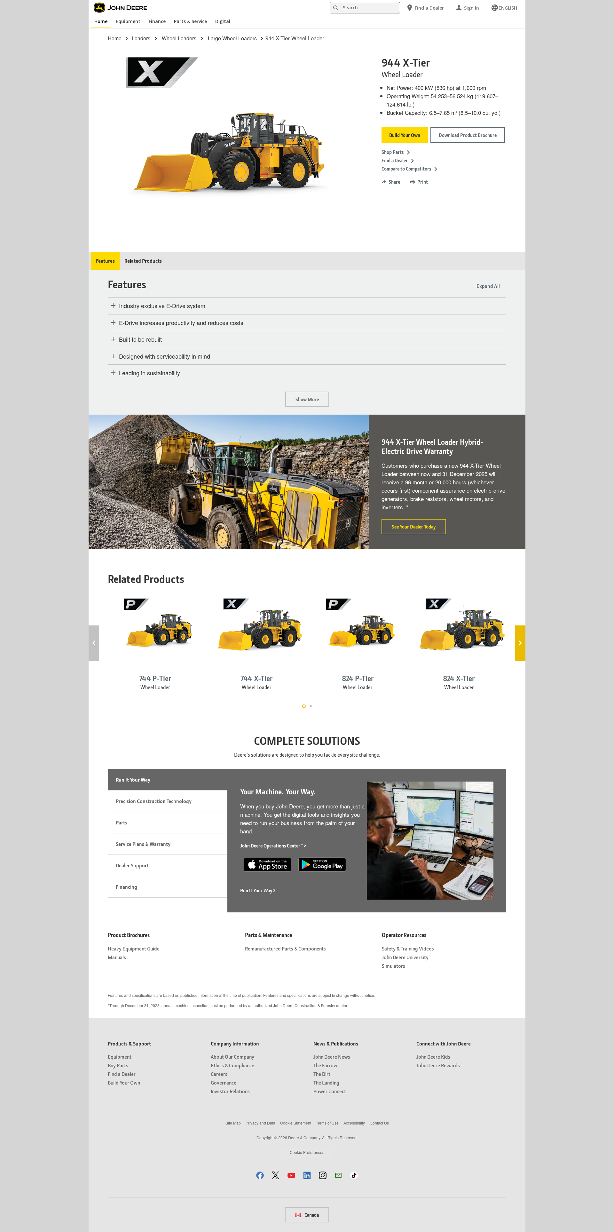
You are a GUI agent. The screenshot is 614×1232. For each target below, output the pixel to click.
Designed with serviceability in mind (164, 356)
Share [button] (394, 181)
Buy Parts (118, 1065)
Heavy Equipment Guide (134, 948)
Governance (223, 1082)
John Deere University (405, 957)
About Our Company (232, 1056)
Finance (157, 21)
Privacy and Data (260, 1122)
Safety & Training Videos (408, 948)
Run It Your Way (256, 890)
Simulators (393, 965)
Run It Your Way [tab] (133, 779)
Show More (307, 399)
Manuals (117, 957)
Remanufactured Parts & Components (285, 948)
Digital (222, 21)
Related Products (143, 260)
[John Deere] (124, 8)
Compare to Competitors (406, 168)
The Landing (326, 1082)
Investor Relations (230, 1091)
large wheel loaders (232, 38)
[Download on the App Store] (267, 864)
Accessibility (354, 1122)
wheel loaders (179, 38)
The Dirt (321, 1073)
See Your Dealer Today (419, 528)
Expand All (488, 285)
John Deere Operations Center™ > (273, 845)
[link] (504, 7)
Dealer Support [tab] (132, 865)
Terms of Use (327, 1122)
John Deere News (331, 1056)
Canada (311, 1215)
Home (100, 21)
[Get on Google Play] (322, 864)
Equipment (128, 21)
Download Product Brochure (468, 135)
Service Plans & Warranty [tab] (143, 843)
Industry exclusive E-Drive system (162, 305)
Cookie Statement (295, 1122)
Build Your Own (404, 135)
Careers (219, 1073)
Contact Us (379, 1122)
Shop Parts (393, 152)
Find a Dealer (395, 160)
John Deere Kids (433, 1056)
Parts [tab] (121, 822)
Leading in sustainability (149, 373)
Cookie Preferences (307, 1152)
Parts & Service (190, 21)
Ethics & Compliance (232, 1065)
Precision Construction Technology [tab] (154, 801)
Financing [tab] (126, 886)
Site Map (233, 1122)
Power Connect (329, 1091)
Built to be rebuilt (140, 339)
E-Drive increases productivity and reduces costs (181, 322)
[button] (260, 1175)
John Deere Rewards (438, 1065)
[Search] (335, 7)
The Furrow (325, 1065)
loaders (141, 38)
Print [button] (422, 181)
